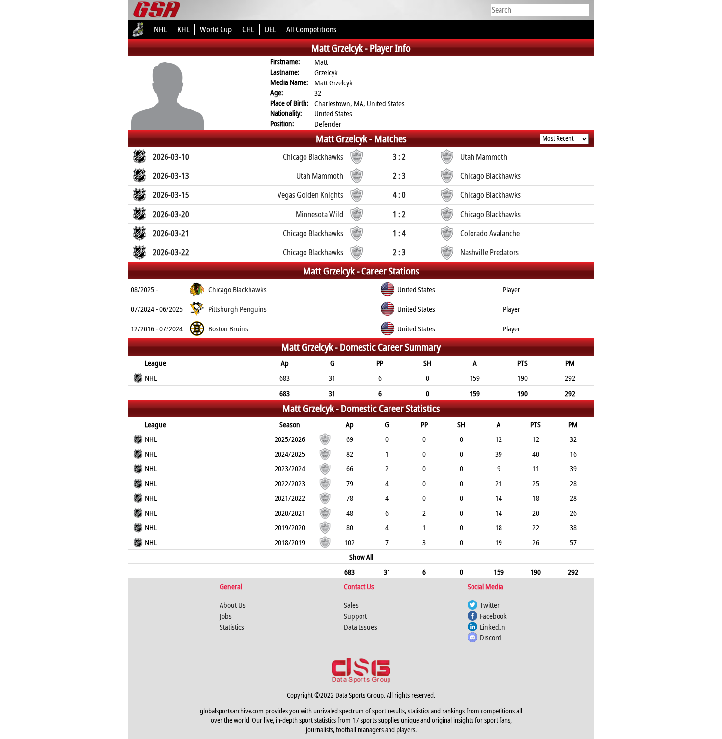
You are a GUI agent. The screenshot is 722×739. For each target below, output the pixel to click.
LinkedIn (492, 626)
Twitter (490, 605)
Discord (490, 637)
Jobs (226, 616)
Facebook (493, 616)
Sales (351, 605)
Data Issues (360, 626)
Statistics (232, 626)
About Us (233, 605)
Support (355, 616)
